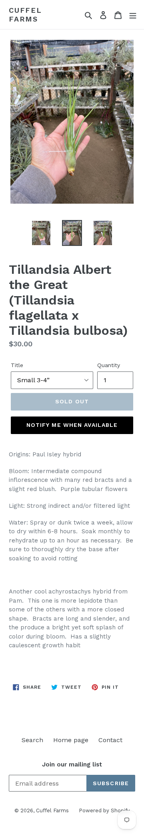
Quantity (108, 365)
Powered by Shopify (104, 810)
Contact (110, 740)
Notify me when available (72, 425)
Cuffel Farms (25, 14)
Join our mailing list (72, 764)
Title (17, 365)
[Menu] (132, 14)
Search (32, 740)
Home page (70, 740)
